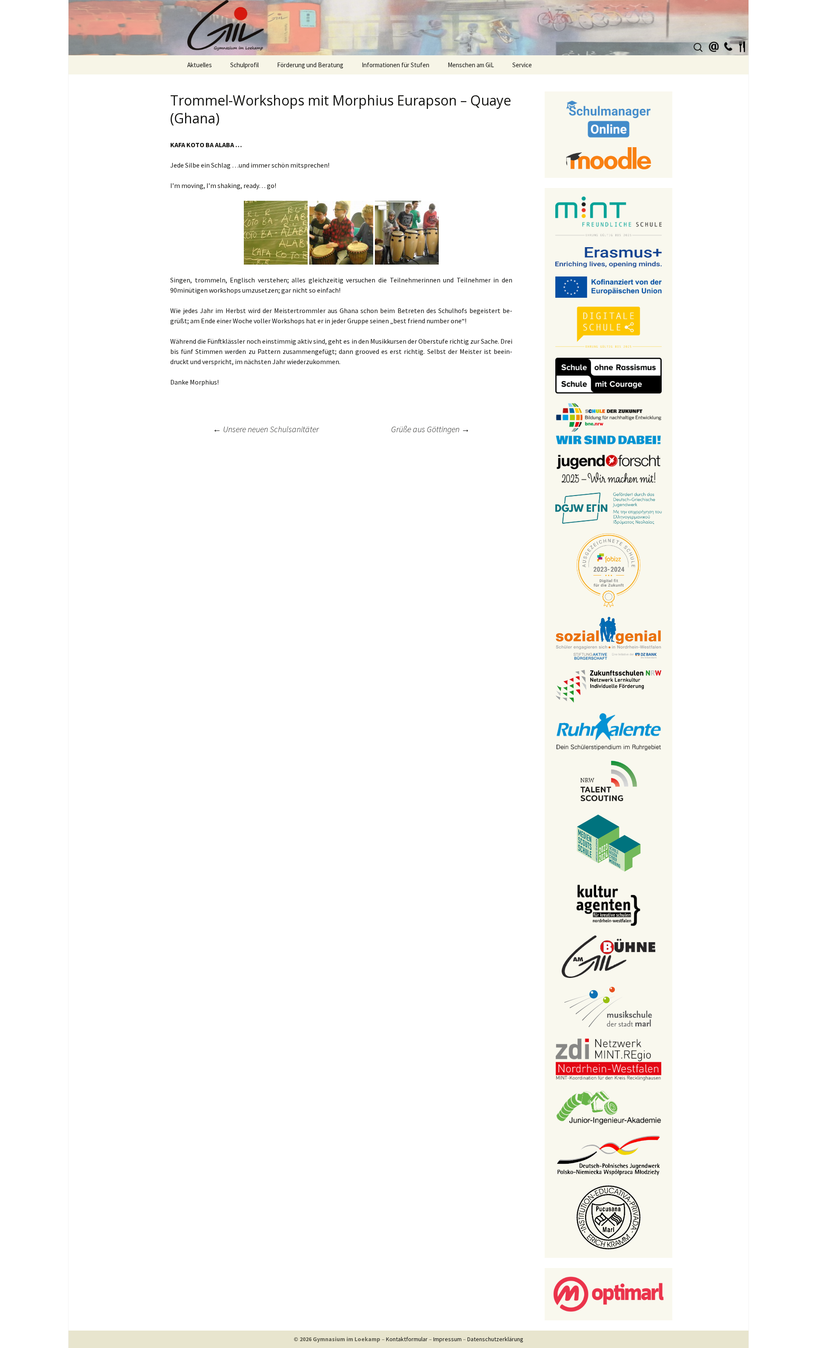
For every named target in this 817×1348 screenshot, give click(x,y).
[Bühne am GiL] (608, 956)
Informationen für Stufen (395, 65)
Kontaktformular (407, 1339)
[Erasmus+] (608, 256)
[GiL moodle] (608, 157)
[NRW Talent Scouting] (609, 780)
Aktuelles (199, 65)
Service (522, 65)
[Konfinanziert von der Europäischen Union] (608, 286)
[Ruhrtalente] (608, 731)
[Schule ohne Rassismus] (608, 375)
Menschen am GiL (471, 65)
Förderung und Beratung (310, 65)
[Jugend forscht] (608, 468)
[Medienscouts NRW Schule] (609, 842)
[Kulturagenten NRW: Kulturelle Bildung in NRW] (608, 904)
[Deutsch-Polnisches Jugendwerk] (608, 1154)
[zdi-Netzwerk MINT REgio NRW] (608, 1059)
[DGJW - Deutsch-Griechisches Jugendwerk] (608, 508)
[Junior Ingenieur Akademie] (608, 1107)
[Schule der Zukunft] (608, 423)
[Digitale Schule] (608, 327)
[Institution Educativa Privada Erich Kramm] (608, 1216)
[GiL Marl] (408, 27)
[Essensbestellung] (742, 45)
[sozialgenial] (608, 637)
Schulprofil (244, 65)
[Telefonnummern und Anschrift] (728, 45)
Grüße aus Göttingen (430, 429)
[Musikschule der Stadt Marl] (608, 1007)
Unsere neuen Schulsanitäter (266, 429)
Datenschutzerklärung (495, 1339)
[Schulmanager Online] (608, 118)
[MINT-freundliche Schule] (608, 216)
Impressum (447, 1339)
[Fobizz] (608, 569)
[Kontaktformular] (714, 45)
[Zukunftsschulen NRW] (608, 686)
